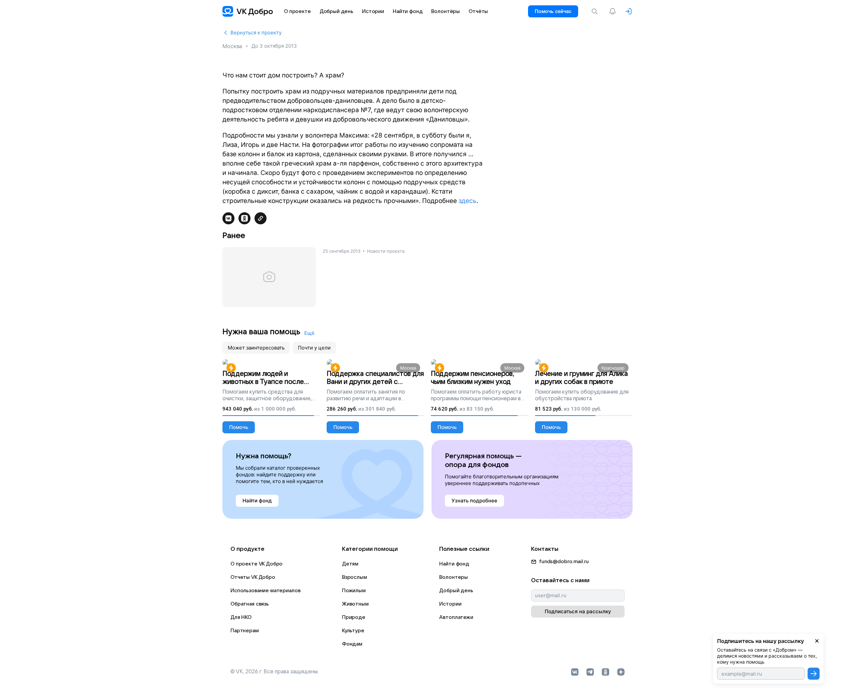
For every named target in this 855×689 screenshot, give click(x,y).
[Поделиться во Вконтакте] (228, 218)
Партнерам (244, 630)
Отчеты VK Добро (252, 577)
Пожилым (354, 590)
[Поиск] (595, 11)
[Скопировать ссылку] (260, 218)
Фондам (352, 644)
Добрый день (456, 590)
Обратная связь (249, 604)
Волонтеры (453, 577)
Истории (450, 604)
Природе (353, 617)
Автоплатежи (456, 617)
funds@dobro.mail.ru (564, 561)
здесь (468, 201)
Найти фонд (454, 563)
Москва (232, 46)
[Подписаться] (814, 674)
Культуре (353, 630)
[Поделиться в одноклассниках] (244, 218)
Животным (355, 604)
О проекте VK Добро (256, 563)
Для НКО (240, 617)
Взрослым (354, 577)
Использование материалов (265, 590)
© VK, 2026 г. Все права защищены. (274, 672)
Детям (350, 563)
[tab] (256, 348)
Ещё (309, 333)
